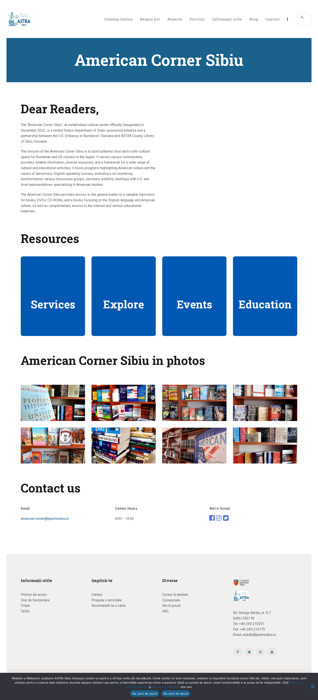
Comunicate (171, 600)
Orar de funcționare (35, 600)
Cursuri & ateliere (175, 595)
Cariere (97, 595)
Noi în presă (171, 606)
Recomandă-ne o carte (109, 606)
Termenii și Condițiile (166, 687)
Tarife (25, 611)
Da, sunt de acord (144, 693)
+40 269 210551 (251, 624)
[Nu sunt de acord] (312, 686)
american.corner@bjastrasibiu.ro (45, 519)
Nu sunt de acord (176, 693)
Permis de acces (34, 595)
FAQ (165, 611)
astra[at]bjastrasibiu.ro (259, 635)
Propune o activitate (107, 600)
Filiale (25, 606)
